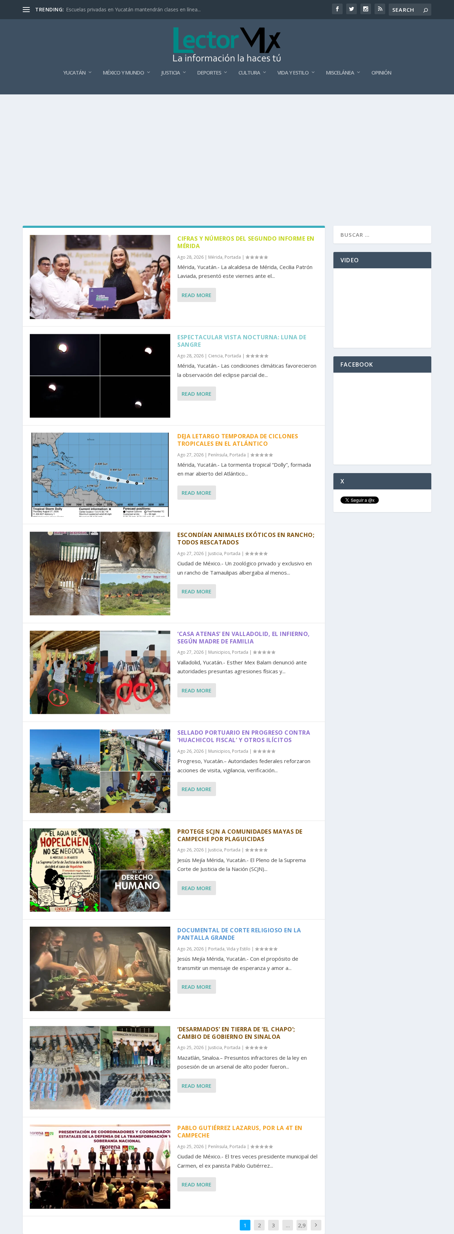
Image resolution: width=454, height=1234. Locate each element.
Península (217, 455)
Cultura (249, 73)
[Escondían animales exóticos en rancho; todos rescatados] (100, 573)
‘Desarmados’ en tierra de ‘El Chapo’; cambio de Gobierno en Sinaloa (236, 1033)
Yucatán (74, 73)
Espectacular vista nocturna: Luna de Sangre (241, 341)
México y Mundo (123, 73)
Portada (233, 257)
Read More (196, 294)
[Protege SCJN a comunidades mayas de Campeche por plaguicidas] (100, 870)
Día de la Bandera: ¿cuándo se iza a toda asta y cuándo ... (132, 9)
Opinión (381, 73)
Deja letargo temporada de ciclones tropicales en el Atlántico (237, 440)
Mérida (215, 257)
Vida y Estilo (293, 73)
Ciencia (215, 356)
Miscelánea (340, 73)
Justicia (170, 73)
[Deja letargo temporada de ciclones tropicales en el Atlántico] (100, 475)
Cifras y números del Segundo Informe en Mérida (246, 242)
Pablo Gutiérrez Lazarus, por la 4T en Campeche (240, 1131)
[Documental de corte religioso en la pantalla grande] (100, 969)
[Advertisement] (227, 147)
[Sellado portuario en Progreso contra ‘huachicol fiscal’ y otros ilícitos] (100, 771)
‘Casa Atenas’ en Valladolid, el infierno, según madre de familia (243, 637)
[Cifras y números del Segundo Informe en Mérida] (100, 277)
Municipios (219, 652)
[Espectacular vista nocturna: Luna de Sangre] (100, 376)
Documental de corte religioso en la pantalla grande (239, 934)
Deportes (209, 73)
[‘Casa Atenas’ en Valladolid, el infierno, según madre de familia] (100, 672)
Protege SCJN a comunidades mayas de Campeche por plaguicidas (240, 835)
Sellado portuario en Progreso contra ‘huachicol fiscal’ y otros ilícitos (243, 736)
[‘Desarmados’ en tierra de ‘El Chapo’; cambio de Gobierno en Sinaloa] (100, 1068)
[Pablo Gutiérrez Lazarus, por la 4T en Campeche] (100, 1166)
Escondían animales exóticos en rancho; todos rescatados (245, 538)
